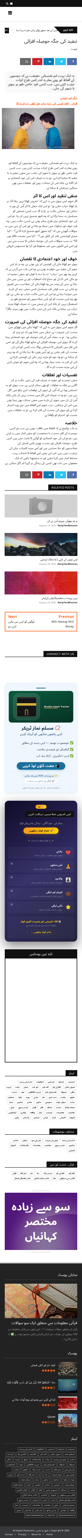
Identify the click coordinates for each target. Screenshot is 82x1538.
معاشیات (60, 1113)
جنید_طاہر (57, 1470)
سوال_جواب (69, 1485)
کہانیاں (36, 1118)
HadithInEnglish (15, 30)
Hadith (51, 1515)
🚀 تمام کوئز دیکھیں (41, 830)
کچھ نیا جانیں (62, 14)
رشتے (36, 1097)
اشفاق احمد (69, 1454)
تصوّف (62, 1465)
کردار (54, 1118)
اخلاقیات (40, 1082)
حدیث (14, 1092)
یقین (17, 1118)
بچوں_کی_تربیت (51, 1140)
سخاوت (11, 1097)
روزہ (28, 1097)
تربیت (74, 49)
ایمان (25, 1087)
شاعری (20, 1102)
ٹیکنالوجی (12, 1113)
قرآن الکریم (22, 1490)
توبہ (22, 1092)
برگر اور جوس (68, 98)
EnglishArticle (67, 1515)
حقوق (72, 1097)
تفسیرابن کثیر (51, 1092)
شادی (29, 1102)
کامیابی (63, 1118)
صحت (58, 1107)
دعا (38, 1173)
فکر (41, 1107)
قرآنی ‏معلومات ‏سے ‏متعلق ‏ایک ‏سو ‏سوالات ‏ (43, 1323)
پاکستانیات (24, 1145)
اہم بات (35, 1087)
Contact (9, 1534)
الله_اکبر (71, 1173)
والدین (23, 1113)
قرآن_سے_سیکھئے (67, 1178)
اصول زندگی (70, 1087)
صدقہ (49, 1107)
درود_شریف (56, 1475)
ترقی (73, 1092)
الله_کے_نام (57, 1087)
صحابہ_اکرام (70, 1107)
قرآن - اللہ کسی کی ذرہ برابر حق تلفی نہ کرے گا (46, 104)
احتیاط (61, 1082)
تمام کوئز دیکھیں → (41, 932)
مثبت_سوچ (23, 1107)
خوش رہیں (70, 1475)
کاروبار (72, 1118)
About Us (36, 1534)
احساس (51, 1082)
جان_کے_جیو (36, 1140)
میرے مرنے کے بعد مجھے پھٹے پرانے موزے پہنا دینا (57, 30)
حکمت (63, 1097)
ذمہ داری (52, 1097)
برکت (17, 1087)
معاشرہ (71, 1113)
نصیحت (49, 1113)
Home (49, 1534)
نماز (40, 1113)
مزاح (12, 1107)
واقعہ (32, 1113)
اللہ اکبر (45, 1087)
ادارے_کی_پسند (25, 1082)
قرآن (34, 1107)
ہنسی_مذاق (51, 1510)
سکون (38, 1102)
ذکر (43, 1097)
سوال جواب (61, 1102)
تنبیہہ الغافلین (34, 1092)
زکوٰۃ (20, 1097)
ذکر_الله (23, 1173)
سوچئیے (48, 1102)
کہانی (45, 1118)
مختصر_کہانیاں (68, 1505)
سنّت (72, 1102)
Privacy (22, 1534)
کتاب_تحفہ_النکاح (41, 1178)
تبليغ (26, 1459)
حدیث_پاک (47, 1173)
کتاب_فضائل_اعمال (22, 1178)
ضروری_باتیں (51, 1490)
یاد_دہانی (38, 1510)
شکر (11, 1102)
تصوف (64, 1092)
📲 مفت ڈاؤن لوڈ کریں (41, 766)
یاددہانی (26, 1118)
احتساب (71, 1082)
